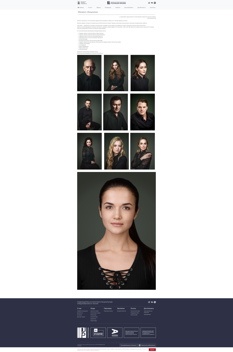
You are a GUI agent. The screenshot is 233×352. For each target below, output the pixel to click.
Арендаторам (147, 314)
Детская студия (81, 316)
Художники (93, 318)
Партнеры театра (108, 311)
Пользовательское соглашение (128, 345)
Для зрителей (128, 7)
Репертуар (108, 7)
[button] (89, 73)
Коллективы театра (95, 313)
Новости (117, 7)
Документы (80, 313)
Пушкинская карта (135, 311)
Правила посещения (82, 311)
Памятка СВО (134, 314)
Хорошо (152, 349)
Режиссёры (93, 314)
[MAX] (155, 3)
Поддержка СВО (135, 313)
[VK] (152, 3)
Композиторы (94, 316)
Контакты (152, 7)
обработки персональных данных (92, 350)
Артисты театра (94, 311)
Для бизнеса (141, 7)
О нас (89, 7)
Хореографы (94, 320)
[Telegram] (149, 3)
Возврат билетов (121, 311)
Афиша (99, 7)
